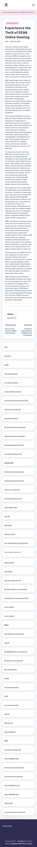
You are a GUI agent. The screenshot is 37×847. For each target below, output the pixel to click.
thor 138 (7, 516)
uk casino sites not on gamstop (14, 812)
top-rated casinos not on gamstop (16, 543)
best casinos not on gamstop (14, 634)
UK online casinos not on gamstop (15, 589)
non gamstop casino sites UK (14, 445)
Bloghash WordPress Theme (21, 844)
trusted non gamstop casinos (14, 481)
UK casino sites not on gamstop (15, 427)
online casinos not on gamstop (14, 436)
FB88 (6, 741)
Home (4, 12)
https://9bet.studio (10, 507)
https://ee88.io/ (18, 261)
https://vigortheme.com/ (12, 552)
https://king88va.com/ (12, 785)
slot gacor (7, 356)
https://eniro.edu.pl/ (11, 374)
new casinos (8, 571)
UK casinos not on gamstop (13, 661)
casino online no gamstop (13, 392)
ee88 (21, 137)
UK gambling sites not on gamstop (15, 652)
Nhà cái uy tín (8, 723)
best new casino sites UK (12, 580)
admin (10, 314)
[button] (11, 318)
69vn (6, 347)
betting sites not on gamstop (14, 472)
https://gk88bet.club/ (11, 759)
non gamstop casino (11, 383)
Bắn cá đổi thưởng (10, 669)
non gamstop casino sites (13, 454)
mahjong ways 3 (9, 534)
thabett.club (8, 803)
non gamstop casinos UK (12, 750)
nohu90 (6, 643)
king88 (6, 678)
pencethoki (8, 525)
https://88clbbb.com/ (11, 794)
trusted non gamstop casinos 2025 (16, 400)
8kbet (6, 625)
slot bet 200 (8, 463)
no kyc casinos (9, 607)
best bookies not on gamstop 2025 (16, 598)
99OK (6, 696)
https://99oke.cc (10, 732)
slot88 (6, 365)
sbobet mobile (9, 563)
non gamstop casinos (11, 687)
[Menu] (33, 4)
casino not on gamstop (12, 490)
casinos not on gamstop (12, 409)
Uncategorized (12, 23)
